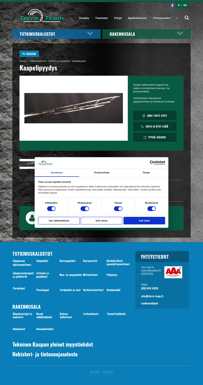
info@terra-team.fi (152, 296)
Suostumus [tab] (57, 172)
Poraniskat (19, 288)
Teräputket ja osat (70, 290)
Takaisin (30, 54)
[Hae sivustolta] (185, 15)
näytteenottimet (22, 265)
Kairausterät (90, 261)
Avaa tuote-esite (156, 115)
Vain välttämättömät (59, 220)
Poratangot (42, 290)
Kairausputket (67, 261)
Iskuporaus (19, 261)
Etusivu (84, 18)
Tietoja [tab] (146, 172)
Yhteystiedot (162, 18)
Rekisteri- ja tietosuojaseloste (45, 354)
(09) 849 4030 (149, 288)
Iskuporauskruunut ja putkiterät (23, 274)
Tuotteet (101, 18)
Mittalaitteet (90, 275)
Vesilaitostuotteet (93, 290)
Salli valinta (101, 220)
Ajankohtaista (137, 18)
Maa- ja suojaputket (71, 275)
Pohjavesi (112, 275)
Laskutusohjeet (149, 303)
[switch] (85, 208)
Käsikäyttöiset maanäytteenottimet (118, 262)
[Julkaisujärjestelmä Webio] (107, 375)
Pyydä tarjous (157, 137)
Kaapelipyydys (79, 61)
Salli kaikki (144, 220)
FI (179, 5)
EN (185, 5)
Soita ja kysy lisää (156, 126)
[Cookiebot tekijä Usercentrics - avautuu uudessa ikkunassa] (152, 163)
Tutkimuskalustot (37, 34)
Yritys (118, 18)
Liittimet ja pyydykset (59, 61)
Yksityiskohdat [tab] (101, 172)
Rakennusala (122, 34)
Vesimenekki (113, 290)
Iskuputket (42, 261)
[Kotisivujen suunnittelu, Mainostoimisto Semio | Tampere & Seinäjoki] (95, 375)
